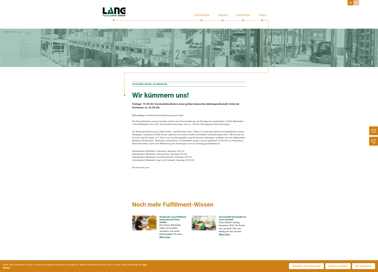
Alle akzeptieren (363, 266)
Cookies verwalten (338, 266)
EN (356, 2)
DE (350, 2)
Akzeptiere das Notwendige (306, 266)
